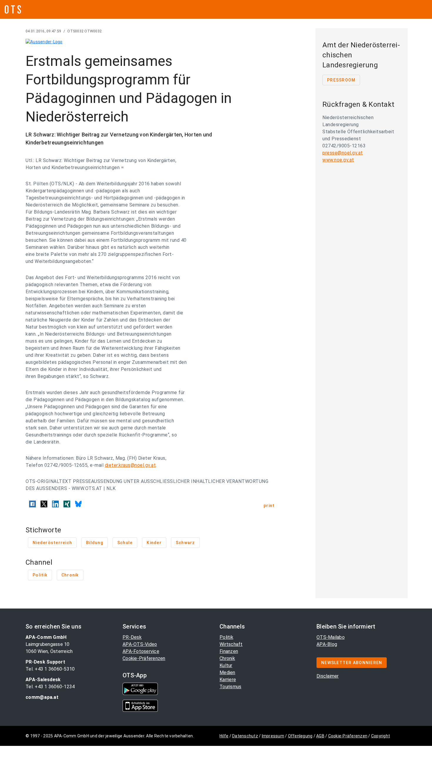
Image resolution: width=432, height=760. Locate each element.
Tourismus (230, 686)
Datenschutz (245, 736)
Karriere (228, 679)
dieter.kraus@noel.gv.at (130, 465)
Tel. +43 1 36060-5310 (50, 669)
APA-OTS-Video (140, 644)
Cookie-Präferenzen (144, 658)
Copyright (380, 736)
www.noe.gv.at (338, 160)
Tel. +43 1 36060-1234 (50, 686)
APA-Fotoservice (141, 651)
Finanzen (229, 651)
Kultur (226, 665)
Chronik (227, 658)
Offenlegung (300, 736)
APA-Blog (327, 644)
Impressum (273, 736)
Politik (226, 637)
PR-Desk (132, 637)
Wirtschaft (231, 644)
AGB (320, 736)
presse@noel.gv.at (342, 153)
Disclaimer (328, 676)
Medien (227, 672)
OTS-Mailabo (331, 637)
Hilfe (224, 736)
